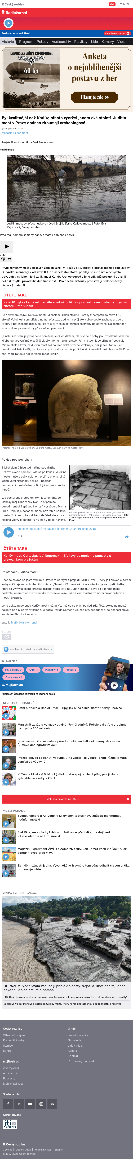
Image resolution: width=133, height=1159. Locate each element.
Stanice (8, 1045)
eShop (7, 1050)
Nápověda (74, 1040)
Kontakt (73, 1056)
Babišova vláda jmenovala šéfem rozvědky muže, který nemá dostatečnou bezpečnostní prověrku (62, 1003)
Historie (8, 42)
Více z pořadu (14, 810)
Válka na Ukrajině (14, 1035)
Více (122, 42)
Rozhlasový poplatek (81, 1061)
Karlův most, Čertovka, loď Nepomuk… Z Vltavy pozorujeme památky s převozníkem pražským (57, 557)
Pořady (42, 42)
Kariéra (72, 1050)
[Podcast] (3, 259)
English (59, 1149)
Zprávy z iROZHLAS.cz (20, 893)
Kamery (107, 42)
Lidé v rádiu (75, 1045)
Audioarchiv (61, 42)
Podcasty (9, 1078)
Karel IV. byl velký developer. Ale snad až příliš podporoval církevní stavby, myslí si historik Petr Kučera (65, 304)
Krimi (32, 669)
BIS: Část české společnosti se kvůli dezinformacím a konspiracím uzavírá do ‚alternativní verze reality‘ (65, 997)
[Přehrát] (6, 247)
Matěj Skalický (20, 622)
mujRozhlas (9, 661)
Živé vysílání (12, 677)
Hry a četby (12, 669)
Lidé (94, 42)
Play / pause (8, 532)
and (34, 622)
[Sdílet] (9, 259)
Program (26, 42)
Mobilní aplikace (13, 1083)
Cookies (7, 1149)
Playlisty (80, 42)
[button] (126, 537)
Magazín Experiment (15, 133)
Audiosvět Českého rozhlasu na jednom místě (28, 694)
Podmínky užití (42, 1149)
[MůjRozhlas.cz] (7, 150)
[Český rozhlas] (13, 4)
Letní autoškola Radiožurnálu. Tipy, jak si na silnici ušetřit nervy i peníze (70, 708)
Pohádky (50, 669)
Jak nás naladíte (78, 1035)
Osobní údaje (23, 1149)
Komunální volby (13, 1040)
